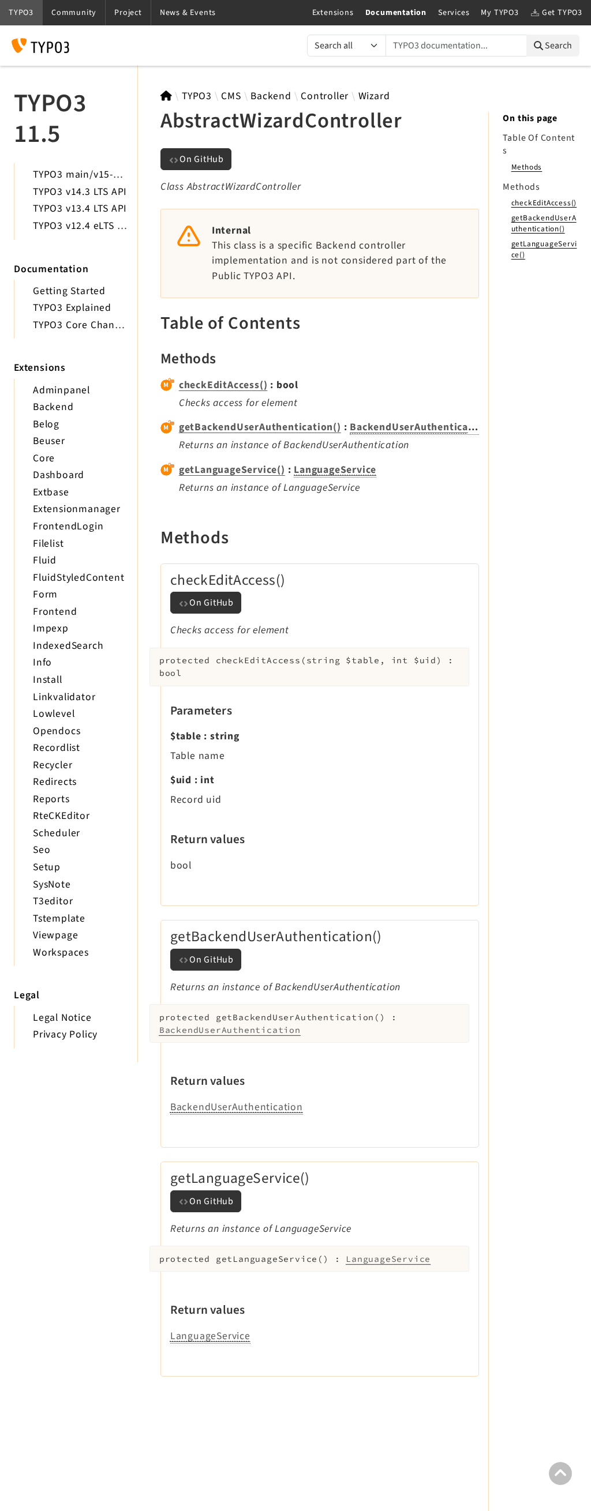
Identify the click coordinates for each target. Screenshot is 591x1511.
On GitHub (201, 159)
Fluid (45, 560)
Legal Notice (62, 1017)
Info (42, 662)
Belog (46, 424)
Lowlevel (53, 713)
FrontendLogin (68, 526)
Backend (53, 407)
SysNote (52, 884)
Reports (51, 799)
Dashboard (58, 475)
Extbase (51, 492)
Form (45, 594)
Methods (527, 166)
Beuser (49, 441)
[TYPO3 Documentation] (40, 45)
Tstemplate (59, 918)
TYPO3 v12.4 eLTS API (83, 226)
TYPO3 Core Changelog (87, 325)
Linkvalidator (64, 697)
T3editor (53, 901)
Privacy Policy (65, 1034)
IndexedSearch (68, 645)
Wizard (374, 96)
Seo (41, 850)
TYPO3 (197, 96)
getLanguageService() (232, 470)
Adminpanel (61, 390)
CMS (231, 96)
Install (47, 679)
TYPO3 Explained (72, 307)
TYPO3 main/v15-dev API (91, 174)
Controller (325, 96)
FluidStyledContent (78, 577)
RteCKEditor (61, 816)
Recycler (52, 765)
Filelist (48, 543)
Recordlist (56, 748)
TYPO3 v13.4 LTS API (80, 208)
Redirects (55, 782)
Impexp (51, 628)
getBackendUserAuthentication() (260, 427)
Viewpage (55, 935)
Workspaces (61, 952)
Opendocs (56, 731)
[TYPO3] (166, 96)
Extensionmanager (77, 509)
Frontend (55, 611)
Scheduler (56, 833)
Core (44, 458)
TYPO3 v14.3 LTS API (80, 192)
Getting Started (69, 291)
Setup (47, 867)
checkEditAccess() (223, 385)
